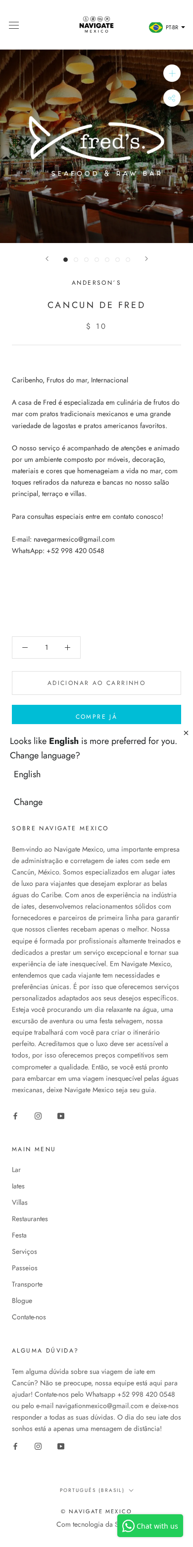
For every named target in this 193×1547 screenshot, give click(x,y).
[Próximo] (146, 258)
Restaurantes (30, 1219)
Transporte (27, 1284)
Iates (18, 1186)
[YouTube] (60, 1115)
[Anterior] (47, 258)
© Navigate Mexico (96, 1511)
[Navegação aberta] (14, 25)
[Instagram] (38, 1115)
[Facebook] (15, 1115)
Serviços (24, 1251)
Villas (20, 1202)
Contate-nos (29, 1317)
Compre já (97, 716)
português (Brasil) (92, 1490)
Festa (19, 1235)
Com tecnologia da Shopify (96, 1524)
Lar (16, 1170)
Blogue (22, 1300)
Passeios (25, 1268)
